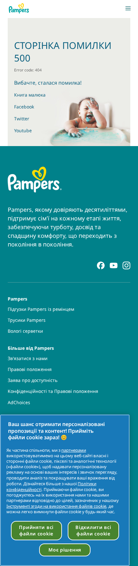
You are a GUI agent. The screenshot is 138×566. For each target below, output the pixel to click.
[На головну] (19, 8)
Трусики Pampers (27, 320)
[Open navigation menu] (128, 8)
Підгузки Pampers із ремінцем (41, 309)
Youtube (23, 130)
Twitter (21, 119)
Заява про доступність (32, 380)
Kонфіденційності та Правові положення (53, 391)
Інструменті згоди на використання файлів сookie (56, 506)
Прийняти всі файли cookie (36, 530)
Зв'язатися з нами (27, 358)
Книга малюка (30, 95)
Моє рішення (64, 550)
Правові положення (30, 369)
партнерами (73, 450)
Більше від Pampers (31, 347)
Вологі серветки (25, 331)
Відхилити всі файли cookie (93, 530)
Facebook (24, 107)
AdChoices (19, 402)
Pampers (17, 298)
